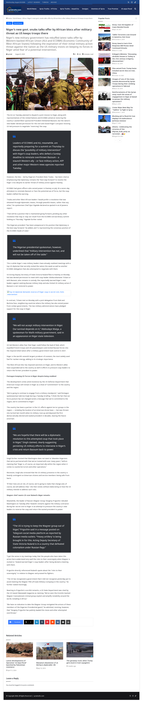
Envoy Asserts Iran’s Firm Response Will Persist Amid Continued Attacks (122, 45)
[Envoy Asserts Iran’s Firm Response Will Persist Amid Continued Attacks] (104, 46)
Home (9, 18)
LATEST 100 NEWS (34, 2)
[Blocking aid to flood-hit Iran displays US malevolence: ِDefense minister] (104, 118)
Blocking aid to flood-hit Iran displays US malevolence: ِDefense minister (123, 118)
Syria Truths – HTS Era (48, 9)
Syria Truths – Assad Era (69, 9)
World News (31, 9)
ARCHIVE (54, 2)
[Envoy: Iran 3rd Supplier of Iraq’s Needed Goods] (104, 28)
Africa (24, 18)
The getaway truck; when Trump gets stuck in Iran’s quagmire (79, 662)
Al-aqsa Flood (126, 9)
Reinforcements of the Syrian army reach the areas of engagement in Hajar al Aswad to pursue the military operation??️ (124, 97)
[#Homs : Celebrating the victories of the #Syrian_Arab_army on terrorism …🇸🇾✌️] (104, 129)
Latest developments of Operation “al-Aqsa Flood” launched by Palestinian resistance (16, 664)
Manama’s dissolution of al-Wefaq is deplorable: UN (47, 664)
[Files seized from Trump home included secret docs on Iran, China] (104, 71)
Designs (85, 9)
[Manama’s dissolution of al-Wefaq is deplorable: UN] (49, 650)
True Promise (113, 9)
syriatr (10, 54)
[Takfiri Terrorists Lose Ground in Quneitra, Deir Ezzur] (104, 37)
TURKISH (45, 2)
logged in (18, 685)
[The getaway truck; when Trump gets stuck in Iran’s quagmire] (79, 649)
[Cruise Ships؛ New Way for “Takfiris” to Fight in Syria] (104, 110)
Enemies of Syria (98, 9)
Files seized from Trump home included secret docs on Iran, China (124, 70)
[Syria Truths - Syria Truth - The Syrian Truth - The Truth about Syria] (13, 9)
